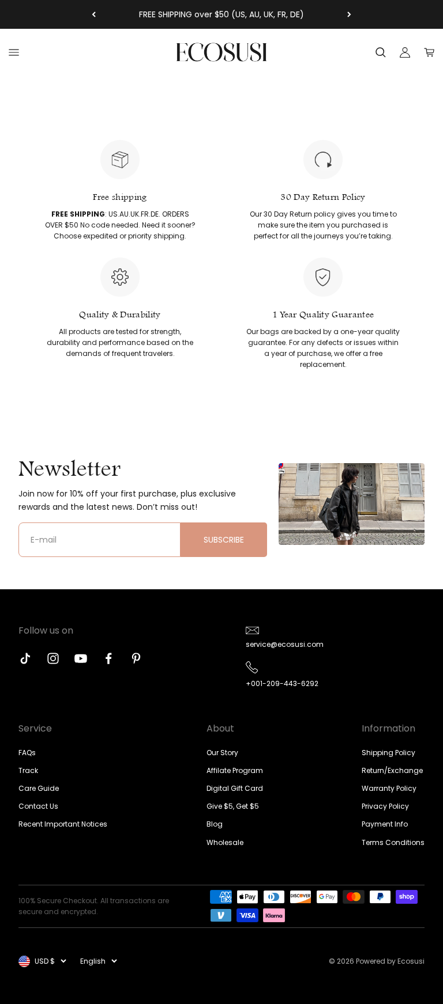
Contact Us (38, 806)
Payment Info (385, 824)
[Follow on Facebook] (108, 658)
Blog (215, 824)
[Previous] (94, 14)
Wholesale (225, 842)
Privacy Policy (385, 806)
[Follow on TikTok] (25, 658)
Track (28, 770)
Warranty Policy (389, 788)
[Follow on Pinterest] (136, 658)
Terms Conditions (393, 842)
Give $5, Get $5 (233, 806)
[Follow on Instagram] (53, 658)
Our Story (222, 752)
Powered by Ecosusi (390, 961)
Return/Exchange (392, 770)
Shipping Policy (388, 752)
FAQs (27, 752)
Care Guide (38, 788)
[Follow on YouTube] (81, 658)
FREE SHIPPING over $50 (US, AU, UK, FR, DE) (221, 14)
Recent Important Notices (62, 824)
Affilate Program (235, 770)
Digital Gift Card (235, 788)
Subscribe (224, 539)
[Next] (349, 14)
